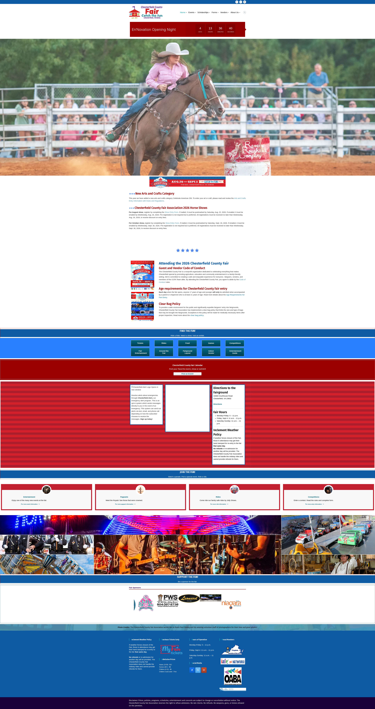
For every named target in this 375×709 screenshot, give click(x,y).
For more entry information (313, 448)
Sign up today (146, 363)
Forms (214, 12)
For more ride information (218, 448)
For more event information (29, 448)
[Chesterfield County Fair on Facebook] (192, 614)
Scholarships (202, 12)
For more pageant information (124, 448)
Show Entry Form (171, 156)
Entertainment (29, 441)
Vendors (223, 12)
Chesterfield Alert (145, 342)
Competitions (313, 441)
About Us (235, 12)
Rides (218, 441)
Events (191, 12)
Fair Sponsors (135, 532)
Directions (217, 348)
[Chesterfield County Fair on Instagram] (204, 614)
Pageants (124, 441)
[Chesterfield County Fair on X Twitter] (198, 614)
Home (182, 12)
